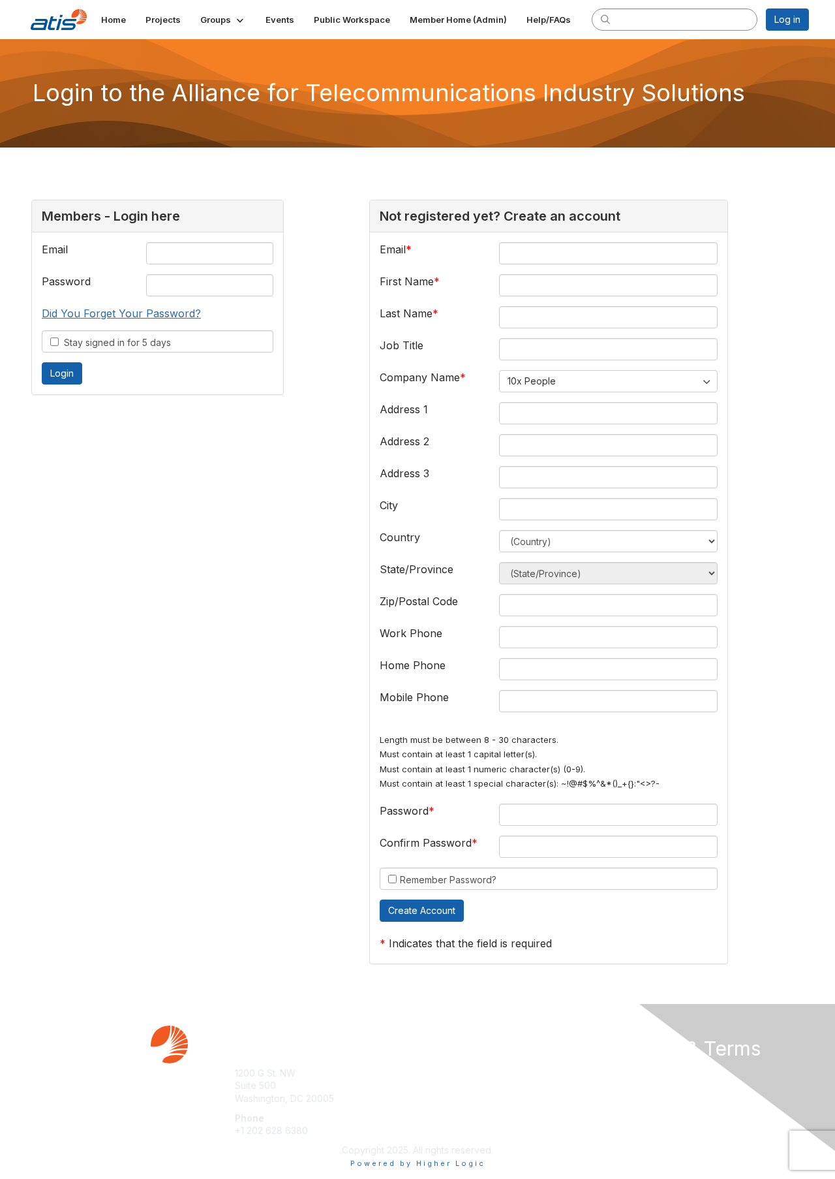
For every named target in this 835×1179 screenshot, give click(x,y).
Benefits (440, 1085)
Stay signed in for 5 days (115, 342)
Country (400, 537)
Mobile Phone (414, 697)
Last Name (406, 313)
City (389, 505)
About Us (630, 1072)
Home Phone (413, 665)
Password (66, 281)
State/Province (416, 569)
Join (432, 1072)
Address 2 (404, 441)
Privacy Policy (641, 1085)
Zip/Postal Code (419, 601)
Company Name (420, 377)
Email (55, 249)
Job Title (401, 345)
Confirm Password (426, 842)
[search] (605, 18)
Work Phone (411, 633)
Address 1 (404, 409)
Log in (787, 19)
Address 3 (404, 473)
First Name (407, 281)
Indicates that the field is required (470, 943)
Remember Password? (448, 879)
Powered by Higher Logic (417, 1163)
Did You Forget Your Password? (121, 313)
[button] (223, 19)
